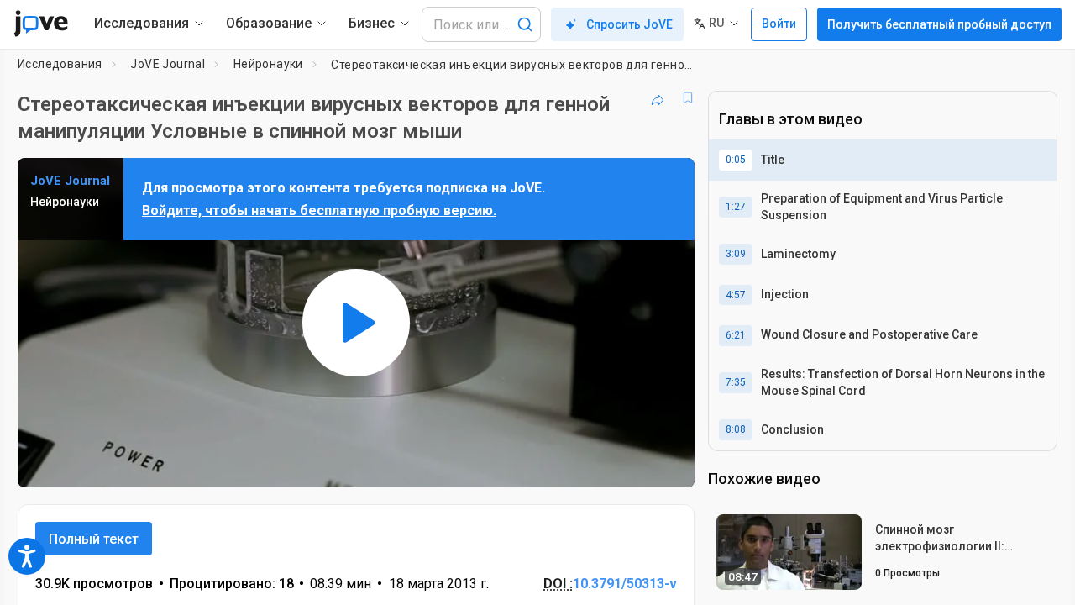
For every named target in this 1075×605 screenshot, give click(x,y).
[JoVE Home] (40, 23)
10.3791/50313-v (625, 584)
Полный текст (94, 539)
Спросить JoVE (629, 24)
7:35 (736, 382)
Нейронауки (268, 64)
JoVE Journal (167, 64)
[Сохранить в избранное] (688, 97)
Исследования (60, 64)
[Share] (657, 97)
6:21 (736, 335)
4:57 (736, 295)
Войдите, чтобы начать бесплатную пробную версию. (319, 210)
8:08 (736, 429)
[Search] (525, 24)
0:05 (736, 160)
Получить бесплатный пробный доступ (939, 24)
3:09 (736, 254)
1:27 (736, 207)
